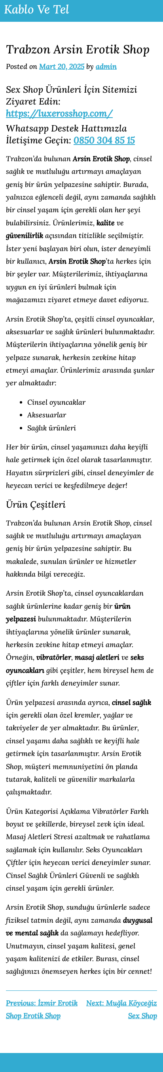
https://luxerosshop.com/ (59, 113)
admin (106, 66)
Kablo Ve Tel (36, 9)
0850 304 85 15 (104, 140)
